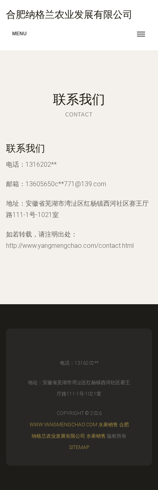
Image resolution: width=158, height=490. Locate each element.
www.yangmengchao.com (63, 425)
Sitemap (79, 447)
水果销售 (108, 425)
